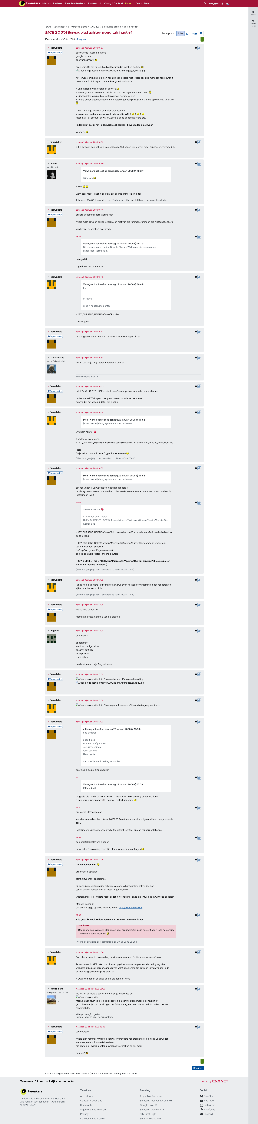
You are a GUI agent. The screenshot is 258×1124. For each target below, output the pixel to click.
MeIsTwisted (57, 357)
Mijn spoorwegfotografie (88, 1014)
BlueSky (208, 1096)
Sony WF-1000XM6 (151, 1118)
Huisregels (86, 1105)
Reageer (81, 39)
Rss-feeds (209, 1109)
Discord (208, 1113)
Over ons (97, 1100)
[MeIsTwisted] (51, 369)
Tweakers (25, 1098)
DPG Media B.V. (57, 1098)
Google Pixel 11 (148, 1105)
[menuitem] (205, 3)
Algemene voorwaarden (93, 1109)
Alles (180, 33)
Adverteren (86, 1096)
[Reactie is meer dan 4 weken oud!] (78, 236)
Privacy (84, 1113)
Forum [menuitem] (129, 3)
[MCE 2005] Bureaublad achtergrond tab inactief (114, 26)
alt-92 (53, 163)
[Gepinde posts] (201, 33)
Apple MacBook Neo (151, 1096)
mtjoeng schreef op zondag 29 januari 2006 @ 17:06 (111, 729)
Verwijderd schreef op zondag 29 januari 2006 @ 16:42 (113, 284)
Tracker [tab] (253, 15)
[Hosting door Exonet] (214, 1081)
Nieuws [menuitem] (46, 3)
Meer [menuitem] (147, 3)
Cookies (84, 1118)
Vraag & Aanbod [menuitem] (113, 3)
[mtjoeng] (51, 638)
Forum (48, 26)
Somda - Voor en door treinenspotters (94, 1017)
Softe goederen (61, 26)
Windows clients (79, 26)
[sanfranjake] (51, 999)
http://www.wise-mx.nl (130, 907)
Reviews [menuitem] (57, 3)
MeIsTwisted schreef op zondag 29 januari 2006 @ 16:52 (114, 419)
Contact (84, 1100)
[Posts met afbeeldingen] (187, 33)
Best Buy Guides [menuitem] (74, 3)
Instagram (209, 1105)
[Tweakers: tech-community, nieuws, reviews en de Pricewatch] (29, 3)
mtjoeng (54, 630)
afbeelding (89, 788)
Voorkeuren (98, 1118)
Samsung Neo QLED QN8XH (156, 1100)
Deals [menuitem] (139, 3)
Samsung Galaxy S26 (152, 1109)
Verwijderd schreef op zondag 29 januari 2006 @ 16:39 (113, 243)
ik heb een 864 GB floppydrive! (91, 200)
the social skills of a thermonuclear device (146, 200)
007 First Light (148, 1113)
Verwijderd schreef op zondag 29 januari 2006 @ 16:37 (113, 170)
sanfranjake (107, 941)
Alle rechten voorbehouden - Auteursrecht (42, 1101)
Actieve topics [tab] (253, 25)
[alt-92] (51, 174)
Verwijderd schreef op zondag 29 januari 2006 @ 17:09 (113, 784)
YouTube (209, 1100)
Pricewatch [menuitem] (95, 3)
